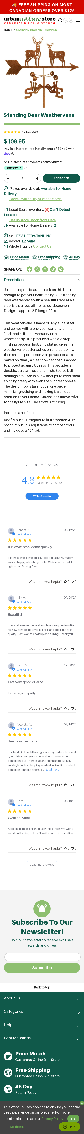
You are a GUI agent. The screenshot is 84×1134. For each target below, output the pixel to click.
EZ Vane (28, 241)
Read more (52, 769)
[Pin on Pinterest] (61, 269)
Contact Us (42, 246)
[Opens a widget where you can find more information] (69, 1127)
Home (8, 29)
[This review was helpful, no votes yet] (65, 581)
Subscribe (42, 967)
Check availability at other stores (35, 199)
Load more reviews (42, 864)
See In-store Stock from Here (32, 220)
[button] (65, 20)
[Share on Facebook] (29, 269)
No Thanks (17, 1126)
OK (73, 1119)
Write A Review (42, 496)
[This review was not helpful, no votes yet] (72, 581)
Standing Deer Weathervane (36, 29)
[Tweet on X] (37, 269)
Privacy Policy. (52, 1119)
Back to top (42, 987)
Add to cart (61, 178)
